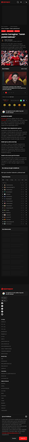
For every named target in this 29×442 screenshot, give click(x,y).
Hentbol (3, 383)
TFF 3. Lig (3, 329)
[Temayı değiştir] (25, 2)
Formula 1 (3, 405)
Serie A (2, 339)
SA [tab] (22, 179)
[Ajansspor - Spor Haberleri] (5, 2)
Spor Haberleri (4, 26)
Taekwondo (4, 410)
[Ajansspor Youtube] (2, 314)
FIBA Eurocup (4, 366)
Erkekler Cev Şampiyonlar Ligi (8, 373)
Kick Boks (3, 395)
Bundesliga (4, 331)
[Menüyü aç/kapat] (21, 2)
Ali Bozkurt (10, 40)
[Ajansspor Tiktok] (2, 311)
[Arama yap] (18, 2)
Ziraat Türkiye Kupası (6, 348)
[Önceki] (3, 92)
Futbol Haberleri (13, 26)
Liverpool (3, 31)
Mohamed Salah (10, 31)
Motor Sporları (5, 388)
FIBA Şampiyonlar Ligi (6, 363)
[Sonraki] (25, 92)
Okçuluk (3, 408)
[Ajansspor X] (2, 306)
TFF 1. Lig (3, 324)
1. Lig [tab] (7, 179)
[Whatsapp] (21, 100)
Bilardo (3, 403)
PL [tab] (15, 179)
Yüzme (2, 400)
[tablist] (14, 180)
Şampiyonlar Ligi (5, 341)
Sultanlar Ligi (4, 378)
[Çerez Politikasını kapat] (26, 416)
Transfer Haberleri (6, 351)
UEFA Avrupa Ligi (5, 344)
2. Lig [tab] (12, 179)
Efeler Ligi (3, 376)
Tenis (2, 398)
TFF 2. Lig (3, 326)
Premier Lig (17, 31)
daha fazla (24, 69)
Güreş (2, 386)
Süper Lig (3, 321)
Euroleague (4, 361)
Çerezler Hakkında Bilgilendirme (10, 433)
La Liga (2, 336)
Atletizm (3, 391)
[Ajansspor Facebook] (2, 303)
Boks (2, 393)
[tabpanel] (14, 203)
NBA (2, 358)
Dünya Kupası (4, 353)
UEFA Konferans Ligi (6, 346)
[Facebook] (24, 100)
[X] (26, 100)
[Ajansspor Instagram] (2, 309)
